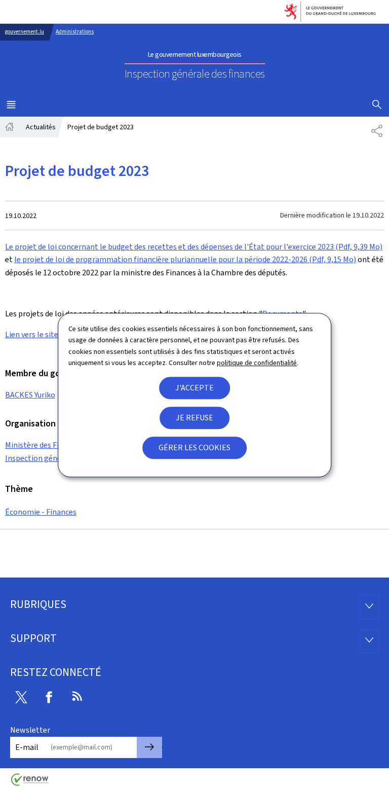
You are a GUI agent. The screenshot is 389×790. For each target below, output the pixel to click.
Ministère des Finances (44, 445)
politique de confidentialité (257, 363)
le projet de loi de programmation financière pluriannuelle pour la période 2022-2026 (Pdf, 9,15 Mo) (185, 259)
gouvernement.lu (24, 31)
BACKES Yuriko (30, 394)
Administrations (75, 31)
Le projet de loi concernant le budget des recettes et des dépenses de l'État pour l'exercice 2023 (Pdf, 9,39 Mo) (193, 246)
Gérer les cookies (194, 447)
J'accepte (194, 387)
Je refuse (194, 417)
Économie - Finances (40, 512)
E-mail (26, 747)
